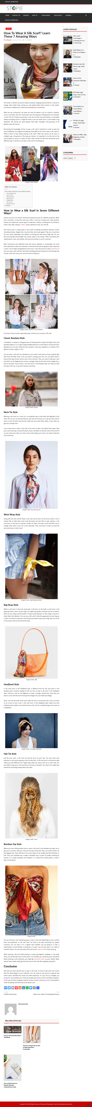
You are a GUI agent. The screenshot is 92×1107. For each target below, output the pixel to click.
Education (58, 15)
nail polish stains (39, 959)
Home (7, 15)
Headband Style (10, 200)
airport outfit (41, 949)
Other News (46, 15)
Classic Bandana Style (11, 193)
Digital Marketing (11, 20)
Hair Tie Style (10, 202)
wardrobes (54, 249)
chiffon (23, 225)
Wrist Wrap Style (10, 196)
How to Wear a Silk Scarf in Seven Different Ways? (18, 191)
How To (35, 15)
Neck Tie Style (10, 195)
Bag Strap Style (10, 198)
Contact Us (16, 15)
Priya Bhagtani (7, 40)
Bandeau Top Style (11, 203)
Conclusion (7, 205)
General (69, 15)
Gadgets (26, 15)
